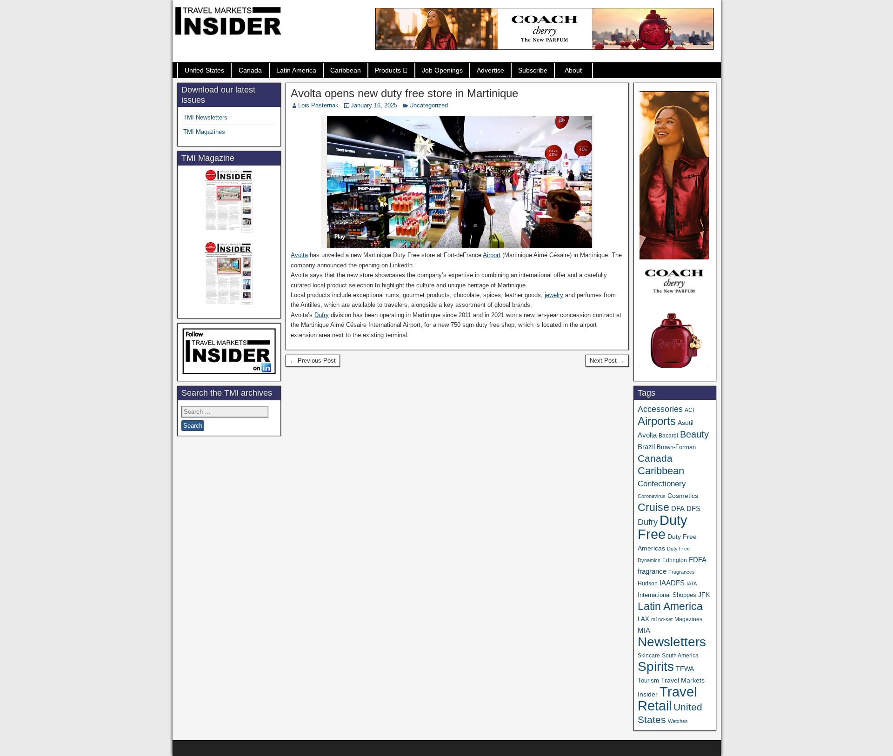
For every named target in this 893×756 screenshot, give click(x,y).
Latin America (296, 70)
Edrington (674, 560)
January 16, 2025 (374, 105)
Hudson (648, 583)
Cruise (653, 507)
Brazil (646, 447)
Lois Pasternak (318, 105)
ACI (689, 410)
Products (388, 70)
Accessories (660, 409)
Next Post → (607, 360)
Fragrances (681, 572)
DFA (678, 508)
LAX (643, 619)
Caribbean (345, 70)
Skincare (649, 655)
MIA (644, 630)
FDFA (697, 560)
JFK (704, 594)
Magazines (688, 619)
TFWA (685, 668)
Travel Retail (667, 698)
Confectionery (662, 483)
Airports (657, 421)
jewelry (554, 295)
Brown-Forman (676, 447)
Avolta (299, 255)
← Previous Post (313, 360)
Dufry (321, 315)
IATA (691, 583)
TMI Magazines (204, 131)
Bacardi (668, 435)
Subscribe (532, 70)
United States (204, 70)
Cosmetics (682, 495)
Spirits (656, 666)
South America (680, 655)
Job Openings (442, 70)
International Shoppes (667, 594)
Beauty (694, 434)
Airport (491, 255)
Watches (678, 721)
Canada (250, 70)
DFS (693, 508)
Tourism (648, 680)
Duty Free (662, 527)
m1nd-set (662, 619)
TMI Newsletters (205, 117)
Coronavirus (652, 496)
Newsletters (672, 642)
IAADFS (672, 583)
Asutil (685, 422)
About (573, 70)
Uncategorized (428, 105)
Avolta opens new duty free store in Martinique (404, 93)
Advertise (490, 70)
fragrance (652, 571)
